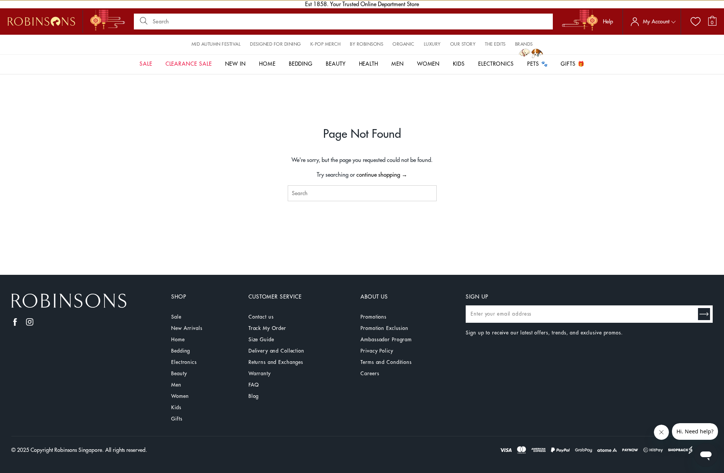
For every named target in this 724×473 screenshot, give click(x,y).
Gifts (176, 418)
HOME (267, 63)
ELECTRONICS (496, 63)
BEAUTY (336, 63)
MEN (397, 63)
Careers (369, 373)
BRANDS (524, 44)
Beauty (179, 373)
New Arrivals (186, 328)
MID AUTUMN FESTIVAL (216, 44)
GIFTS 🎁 (572, 63)
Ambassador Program (386, 339)
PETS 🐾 (537, 63)
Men (176, 384)
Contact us (261, 316)
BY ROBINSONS (366, 44)
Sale (176, 316)
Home (177, 339)
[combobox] (362, 193)
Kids (176, 407)
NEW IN (235, 63)
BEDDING (301, 63)
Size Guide (261, 339)
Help (608, 21)
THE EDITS (495, 44)
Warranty (259, 373)
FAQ (253, 384)
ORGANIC (403, 44)
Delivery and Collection (276, 350)
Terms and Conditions (385, 362)
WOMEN (428, 63)
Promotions (373, 316)
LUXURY (432, 44)
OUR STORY (463, 44)
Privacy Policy (376, 350)
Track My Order (267, 328)
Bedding (180, 350)
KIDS (459, 63)
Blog (253, 396)
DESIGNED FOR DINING (275, 44)
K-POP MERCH (325, 44)
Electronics (184, 362)
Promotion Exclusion (384, 328)
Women (180, 396)
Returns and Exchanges (275, 362)
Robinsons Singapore (78, 450)
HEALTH (369, 63)
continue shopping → (381, 175)
